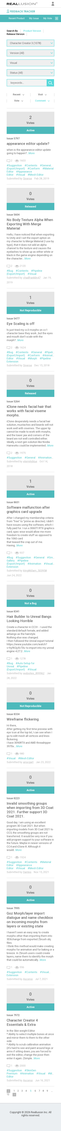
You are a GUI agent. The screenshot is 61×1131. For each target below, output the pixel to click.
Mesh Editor (36, 174)
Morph (33, 358)
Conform (34, 168)
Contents (31, 165)
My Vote (47, 18)
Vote (17, 100)
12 (8, 1094)
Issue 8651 (13, 502)
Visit (40, 94)
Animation (50, 355)
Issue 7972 (13, 1015)
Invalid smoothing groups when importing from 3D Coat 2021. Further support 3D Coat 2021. (30, 809)
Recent (17, 94)
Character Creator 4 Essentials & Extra (22, 1022)
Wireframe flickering (23, 719)
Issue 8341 (13, 611)
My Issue (34, 18)
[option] (17, 18)
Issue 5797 (13, 138)
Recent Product (17, 18)
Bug (10, 270)
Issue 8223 (13, 798)
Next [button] (56, 18)
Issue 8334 (13, 714)
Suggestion (15, 165)
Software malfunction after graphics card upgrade (28, 509)
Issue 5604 (13, 214)
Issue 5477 (13, 318)
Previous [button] (4, 18)
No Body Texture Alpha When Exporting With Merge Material (30, 224)
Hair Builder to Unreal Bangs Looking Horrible (29, 619)
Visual (21, 174)
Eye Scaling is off (20, 324)
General (46, 165)
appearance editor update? (28, 144)
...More (31, 153)
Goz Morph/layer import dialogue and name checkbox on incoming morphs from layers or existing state (30, 919)
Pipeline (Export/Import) (24, 272)
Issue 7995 (13, 908)
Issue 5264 (13, 401)
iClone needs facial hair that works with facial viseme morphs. (29, 411)
